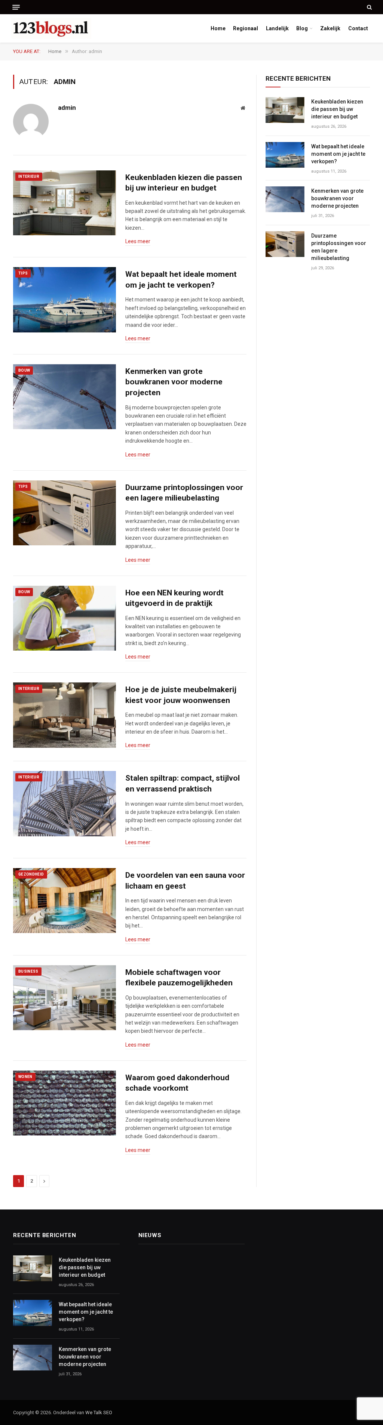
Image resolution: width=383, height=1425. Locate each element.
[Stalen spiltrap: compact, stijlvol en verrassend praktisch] (64, 803)
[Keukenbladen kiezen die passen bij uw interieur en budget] (64, 202)
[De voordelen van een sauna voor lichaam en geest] (64, 900)
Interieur (28, 176)
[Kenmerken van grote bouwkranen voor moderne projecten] (64, 396)
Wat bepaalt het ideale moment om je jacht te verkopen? (181, 279)
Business (28, 971)
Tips (23, 273)
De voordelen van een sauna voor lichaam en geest (185, 880)
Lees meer (137, 241)
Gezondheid (31, 874)
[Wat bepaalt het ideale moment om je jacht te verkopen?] (64, 299)
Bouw (24, 370)
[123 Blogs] (51, 28)
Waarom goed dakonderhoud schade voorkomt (177, 1083)
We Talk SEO (98, 1412)
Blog (302, 28)
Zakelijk (330, 28)
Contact (358, 28)
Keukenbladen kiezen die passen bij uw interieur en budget (183, 183)
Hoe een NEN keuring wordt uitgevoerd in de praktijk (174, 598)
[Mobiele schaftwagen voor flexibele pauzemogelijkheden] (64, 997)
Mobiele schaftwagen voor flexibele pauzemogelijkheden (179, 978)
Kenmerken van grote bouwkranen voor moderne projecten (174, 382)
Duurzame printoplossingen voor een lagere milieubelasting (184, 493)
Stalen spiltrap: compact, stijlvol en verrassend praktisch (182, 783)
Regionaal (245, 28)
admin (67, 107)
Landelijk (277, 28)
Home (218, 28)
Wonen (25, 1077)
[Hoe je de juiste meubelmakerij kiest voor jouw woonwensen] (64, 714)
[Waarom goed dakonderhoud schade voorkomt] (64, 1103)
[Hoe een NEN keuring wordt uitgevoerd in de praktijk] (64, 618)
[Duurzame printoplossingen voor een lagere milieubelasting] (64, 512)
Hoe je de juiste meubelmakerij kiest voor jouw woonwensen (180, 695)
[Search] (368, 7)
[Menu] (16, 7)
